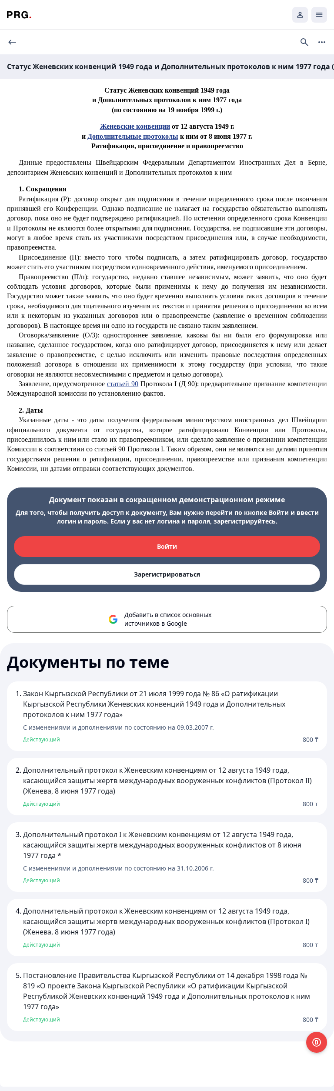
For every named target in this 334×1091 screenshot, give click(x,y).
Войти (167, 546)
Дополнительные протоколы (132, 136)
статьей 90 (122, 383)
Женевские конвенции (135, 126)
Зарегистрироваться (167, 574)
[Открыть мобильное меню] (319, 15)
